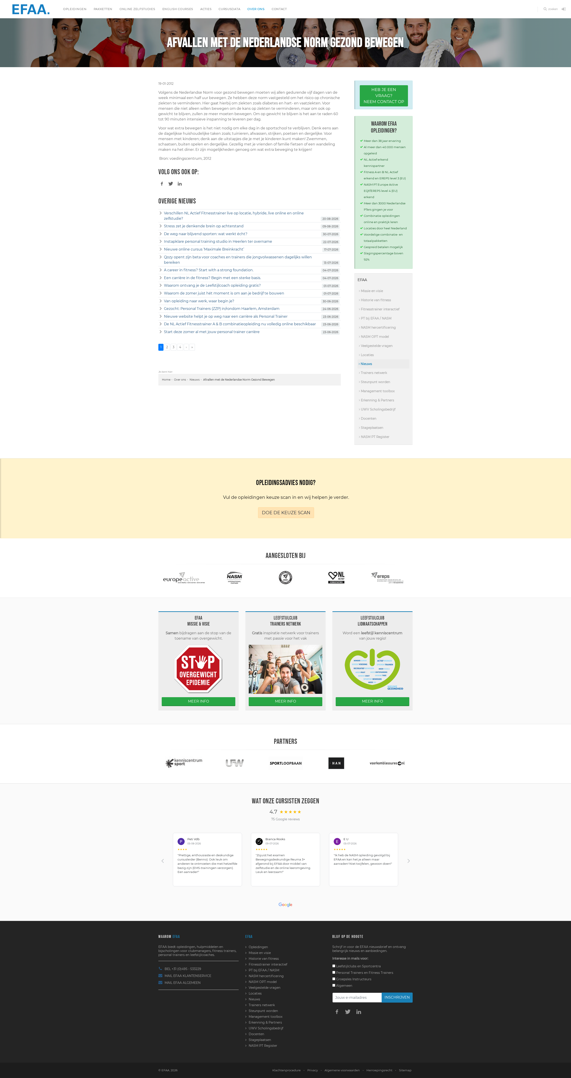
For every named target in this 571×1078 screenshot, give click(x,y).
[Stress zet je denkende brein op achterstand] (160, 226)
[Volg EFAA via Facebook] (336, 1011)
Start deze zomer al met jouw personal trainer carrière (212, 332)
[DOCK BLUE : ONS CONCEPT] (387, 577)
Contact (279, 9)
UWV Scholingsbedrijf (377, 409)
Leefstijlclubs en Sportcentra (358, 966)
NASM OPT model (374, 337)
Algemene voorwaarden (342, 1070)
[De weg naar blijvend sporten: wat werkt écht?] (160, 234)
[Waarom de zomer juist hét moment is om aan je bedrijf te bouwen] (160, 293)
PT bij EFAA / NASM (375, 318)
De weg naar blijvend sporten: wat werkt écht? (205, 234)
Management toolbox (377, 391)
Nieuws (195, 379)
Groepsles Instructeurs (353, 979)
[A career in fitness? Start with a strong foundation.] (160, 270)
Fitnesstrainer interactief (379, 309)
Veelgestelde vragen (376, 346)
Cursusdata (229, 9)
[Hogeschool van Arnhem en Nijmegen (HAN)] (285, 763)
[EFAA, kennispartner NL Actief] (285, 577)
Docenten (368, 419)
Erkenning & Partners (377, 400)
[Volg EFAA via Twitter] (347, 1011)
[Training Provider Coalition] (234, 577)
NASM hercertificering (378, 327)
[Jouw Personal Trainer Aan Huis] (387, 763)
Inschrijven (397, 997)
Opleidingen (75, 9)
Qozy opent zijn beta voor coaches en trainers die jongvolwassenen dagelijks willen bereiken (238, 260)
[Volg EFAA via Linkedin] (358, 1011)
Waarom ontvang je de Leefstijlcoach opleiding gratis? (212, 285)
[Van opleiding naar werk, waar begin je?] (160, 301)
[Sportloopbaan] (234, 763)
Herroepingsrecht (379, 1070)
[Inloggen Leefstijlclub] (564, 9)
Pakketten (103, 9)
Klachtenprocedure (286, 1070)
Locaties (367, 355)
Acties (205, 9)
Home (166, 379)
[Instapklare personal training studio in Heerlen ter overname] (160, 241)
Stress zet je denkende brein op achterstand (204, 226)
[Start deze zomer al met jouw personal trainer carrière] (160, 332)
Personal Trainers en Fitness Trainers (364, 973)
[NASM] (184, 577)
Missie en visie (371, 291)
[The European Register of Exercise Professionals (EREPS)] (336, 577)
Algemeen (343, 986)
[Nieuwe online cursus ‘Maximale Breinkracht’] (160, 249)
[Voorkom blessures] (336, 763)
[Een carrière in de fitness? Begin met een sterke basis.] (160, 278)
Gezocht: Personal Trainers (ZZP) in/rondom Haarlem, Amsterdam (221, 309)
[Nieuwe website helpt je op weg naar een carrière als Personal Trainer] (160, 316)
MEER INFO (198, 701)
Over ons (256, 9)
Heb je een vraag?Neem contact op (384, 95)
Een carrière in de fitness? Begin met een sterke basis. (212, 278)
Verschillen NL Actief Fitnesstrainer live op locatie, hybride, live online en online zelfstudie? (234, 216)
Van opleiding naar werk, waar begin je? (199, 301)
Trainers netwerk (373, 373)
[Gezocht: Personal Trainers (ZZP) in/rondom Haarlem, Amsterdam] (160, 308)
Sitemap (405, 1070)
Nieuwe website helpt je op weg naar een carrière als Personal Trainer (226, 316)
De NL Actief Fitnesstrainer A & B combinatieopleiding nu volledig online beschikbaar (240, 324)
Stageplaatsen (371, 428)
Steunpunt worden (375, 382)
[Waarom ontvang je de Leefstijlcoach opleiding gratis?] (160, 285)
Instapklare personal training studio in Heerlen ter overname (218, 241)
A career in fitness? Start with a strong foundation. (208, 270)
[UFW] (184, 763)
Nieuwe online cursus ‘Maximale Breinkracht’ (204, 249)
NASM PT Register (374, 437)
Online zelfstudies (137, 9)
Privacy (312, 1070)
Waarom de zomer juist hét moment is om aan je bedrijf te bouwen (224, 293)
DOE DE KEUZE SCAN (286, 512)
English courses (177, 9)
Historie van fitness (375, 300)
